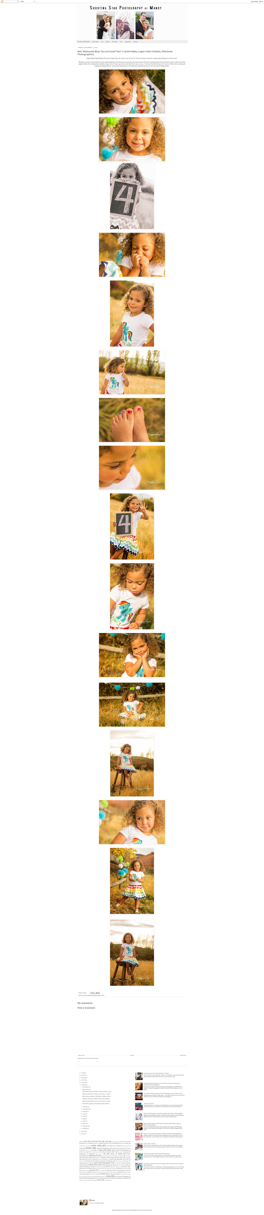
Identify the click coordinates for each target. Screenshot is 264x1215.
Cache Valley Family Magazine (114, 1146)
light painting (119, 1161)
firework (108, 1156)
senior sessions (114, 41)
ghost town (117, 1156)
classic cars (88, 1150)
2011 (82, 1134)
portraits (92, 1170)
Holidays (89, 1159)
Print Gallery (102, 1170)
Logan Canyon (88, 1163)
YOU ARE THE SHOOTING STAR (84, 41)
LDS (126, 1159)
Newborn (107, 1166)
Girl (123, 1156)
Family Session (93, 1156)
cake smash (126, 1146)
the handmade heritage (86, 1176)
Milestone (84, 1165)
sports (80, 1174)
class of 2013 (122, 1148)
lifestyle (110, 1161)
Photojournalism (84, 1170)
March (84, 1123)
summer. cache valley (114, 1174)
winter (99, 1180)
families (112, 1154)
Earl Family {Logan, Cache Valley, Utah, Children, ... (96, 1103)
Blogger (149, 1210)
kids (112, 1159)
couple (100, 1150)
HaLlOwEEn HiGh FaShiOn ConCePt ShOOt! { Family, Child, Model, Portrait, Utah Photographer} (162, 1084)
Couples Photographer (121, 1150)
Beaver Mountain (104, 1143)
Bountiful (122, 1143)
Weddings (126, 1178)
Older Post (183, 1055)
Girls (80, 1157)
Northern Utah (126, 1166)
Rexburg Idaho (82, 1172)
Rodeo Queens (91, 1172)
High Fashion (111, 1157)
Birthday (115, 1143)
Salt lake (98, 1172)
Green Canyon (88, 1157)
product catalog (95, 41)
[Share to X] (95, 993)
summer (103, 1174)
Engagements (92, 1154)
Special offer (126, 1172)
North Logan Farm (117, 1166)
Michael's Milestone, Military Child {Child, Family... (96, 1098)
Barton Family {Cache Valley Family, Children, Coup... (97, 1091)
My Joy (102, 1166)
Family (120, 1154)
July (84, 1114)
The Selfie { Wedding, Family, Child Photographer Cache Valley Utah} (163, 1093)
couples (109, 1150)
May (84, 1118)
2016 (82, 1077)
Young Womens (107, 1180)
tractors (102, 1176)
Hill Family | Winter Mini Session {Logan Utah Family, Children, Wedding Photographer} (163, 1164)
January (85, 1128)
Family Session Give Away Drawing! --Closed (156, 1073)
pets (129, 1168)
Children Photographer (103, 1148)
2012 (82, 1131)
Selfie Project (113, 1172)
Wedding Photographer (116, 1178)
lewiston (103, 1161)
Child (80, 1148)
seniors (119, 1172)
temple (128, 1174)
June (84, 1116)
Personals (125, 1168)
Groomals (97, 1157)
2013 (83, 995)
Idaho (94, 1159)
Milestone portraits (97, 995)
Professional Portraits (111, 1170)
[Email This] (91, 993)
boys (127, 1143)
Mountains (96, 1166)
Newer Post (81, 1055)
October (85, 1106)
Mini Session (121, 1165)
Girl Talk (127, 1156)
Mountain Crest (88, 1166)
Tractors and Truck (149, 1103)
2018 (82, 1073)
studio (97, 1174)
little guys (126, 1161)
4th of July (122, 1141)
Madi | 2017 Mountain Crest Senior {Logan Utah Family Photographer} (163, 1113)
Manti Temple (117, 1163)
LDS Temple (87, 1161)
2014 (82, 1082)
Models (127, 1165)
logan (81, 1163)
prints (121, 41)
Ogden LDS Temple (99, 1168)
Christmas (115, 1148)
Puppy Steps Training (123, 1170)
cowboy (81, 1152)
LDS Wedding (96, 1161)
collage (94, 1150)
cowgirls (87, 1152)
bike (111, 1143)
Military (114, 1165)
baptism (96, 1143)
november (83, 1168)
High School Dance (121, 1157)
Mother (81, 1166)
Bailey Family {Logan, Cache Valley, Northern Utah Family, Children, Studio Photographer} (162, 1124)
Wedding (107, 1178)
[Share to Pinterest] (99, 993)
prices (102, 41)
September (86, 1109)
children (88, 1148)
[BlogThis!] (93, 993)
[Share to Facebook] (97, 993)
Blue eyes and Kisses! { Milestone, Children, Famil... (97, 1096)
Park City (113, 1168)
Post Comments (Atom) (91, 1058)
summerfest (123, 1174)
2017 (82, 1075)
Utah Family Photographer (86, 1178)
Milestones (108, 1165)
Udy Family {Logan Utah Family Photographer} (157, 1153)
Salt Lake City (105, 1172)
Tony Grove (96, 1176)
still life (92, 1174)
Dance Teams (95, 1152)
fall (91, 995)
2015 (82, 1080)
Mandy (93, 1200)
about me (108, 41)
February (85, 1126)
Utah (103, 995)
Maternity (124, 1163)
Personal (119, 1168)
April (84, 1121)
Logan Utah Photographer (102, 1163)
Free (113, 1156)
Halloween (103, 1157)
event (99, 1154)
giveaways (135, 41)
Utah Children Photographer (122, 1176)
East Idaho (111, 1152)
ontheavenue (107, 1168)
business (87, 1146)
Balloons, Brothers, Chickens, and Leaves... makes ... (97, 1094)
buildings (81, 1146)
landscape (119, 1159)
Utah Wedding (99, 1178)
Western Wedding (91, 1180)
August (85, 1111)
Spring (86, 1174)
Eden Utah (119, 1152)
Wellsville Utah (82, 1180)
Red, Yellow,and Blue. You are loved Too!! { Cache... (96, 1101)
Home (132, 1055)
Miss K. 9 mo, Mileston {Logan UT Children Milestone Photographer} (162, 1133)
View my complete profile (96, 1203)
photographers (128, 41)
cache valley (87, 995)
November (86, 1089)
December (86, 1087)
